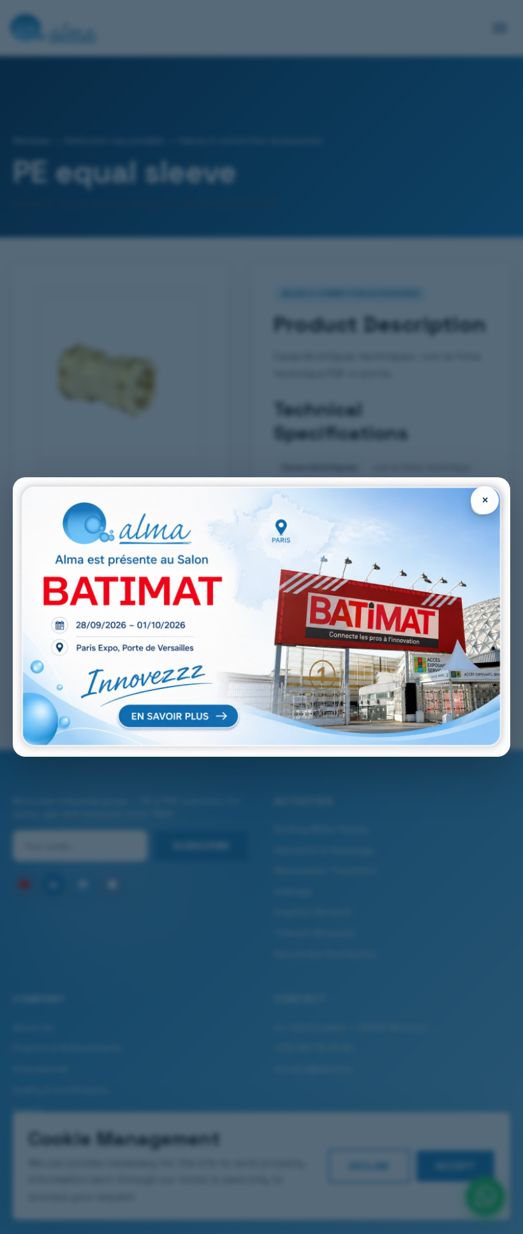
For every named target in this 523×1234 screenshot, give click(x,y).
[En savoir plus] (261, 617)
